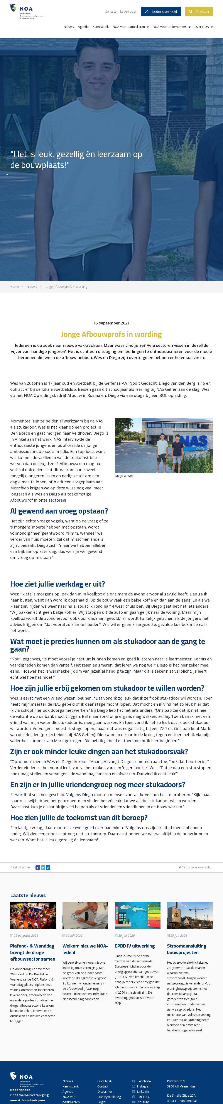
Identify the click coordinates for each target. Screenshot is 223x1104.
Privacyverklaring (109, 1097)
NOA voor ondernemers (170, 27)
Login (101, 1102)
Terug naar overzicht (196, 867)
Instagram (144, 1086)
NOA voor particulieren (129, 27)
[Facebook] (37, 867)
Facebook (144, 1081)
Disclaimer (104, 1091)
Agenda (83, 27)
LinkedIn (143, 1091)
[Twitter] (43, 867)
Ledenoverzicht (164, 11)
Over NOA (201, 27)
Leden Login (128, 11)
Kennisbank (101, 27)
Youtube (144, 1102)
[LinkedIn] (48, 867)
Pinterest (143, 1097)
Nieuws (69, 27)
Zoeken (202, 11)
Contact (110, 11)
